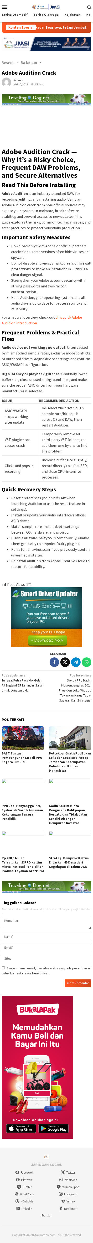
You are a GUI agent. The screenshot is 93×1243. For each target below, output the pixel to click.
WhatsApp (70, 1180)
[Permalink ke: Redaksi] (6, 82)
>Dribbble (27, 1201)
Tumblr (26, 1187)
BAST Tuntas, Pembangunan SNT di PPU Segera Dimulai (22, 757)
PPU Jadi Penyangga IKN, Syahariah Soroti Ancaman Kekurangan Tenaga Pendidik (22, 812)
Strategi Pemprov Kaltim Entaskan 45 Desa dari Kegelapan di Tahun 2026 (69, 862)
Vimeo (71, 1201)
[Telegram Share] (76, 662)
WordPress (27, 1194)
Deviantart (71, 1209)
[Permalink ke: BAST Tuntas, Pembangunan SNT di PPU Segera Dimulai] (23, 738)
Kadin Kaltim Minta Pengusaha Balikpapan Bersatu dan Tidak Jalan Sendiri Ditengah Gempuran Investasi (68, 814)
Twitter (70, 1172)
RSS (48, 1216)
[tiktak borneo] (46, 6)
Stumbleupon (70, 1187)
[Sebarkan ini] (54, 662)
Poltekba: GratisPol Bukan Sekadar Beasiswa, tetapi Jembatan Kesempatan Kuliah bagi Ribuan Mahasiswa (70, 762)
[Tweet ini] (65, 662)
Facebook (27, 1172)
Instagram (70, 1194)
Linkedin (26, 1209)
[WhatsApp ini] (86, 662)
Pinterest (26, 1180)
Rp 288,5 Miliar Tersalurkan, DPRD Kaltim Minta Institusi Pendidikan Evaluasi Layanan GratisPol (23, 864)
